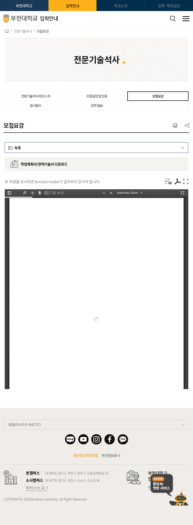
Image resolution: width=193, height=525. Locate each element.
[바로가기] (7, 31)
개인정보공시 (110, 455)
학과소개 (120, 5)
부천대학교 (24, 5)
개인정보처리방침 (85, 455)
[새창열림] (177, 181)
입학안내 (72, 5)
